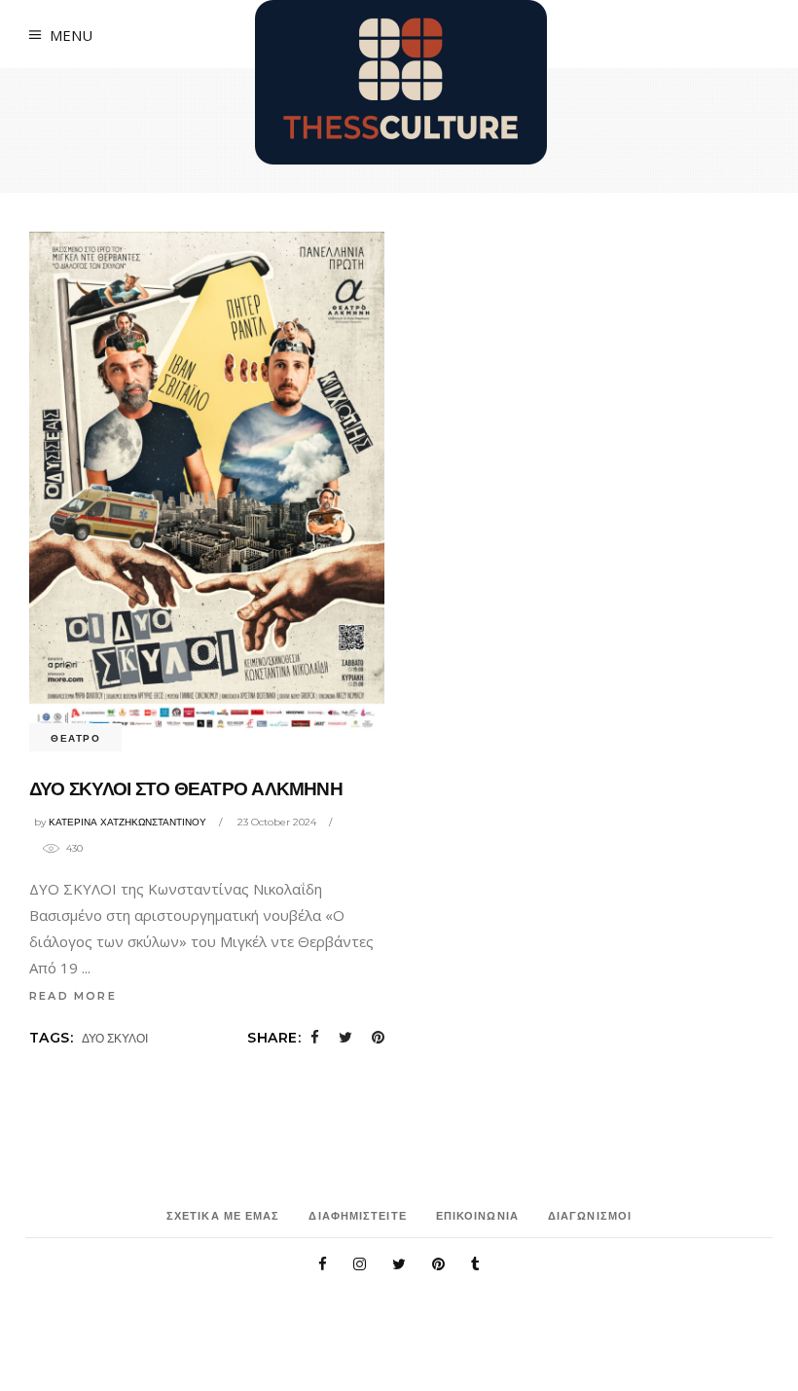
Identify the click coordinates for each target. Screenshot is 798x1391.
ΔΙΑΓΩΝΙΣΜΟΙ (590, 1216)
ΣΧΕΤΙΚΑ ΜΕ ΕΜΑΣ (223, 1216)
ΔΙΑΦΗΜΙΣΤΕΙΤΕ (357, 1216)
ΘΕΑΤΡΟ (75, 738)
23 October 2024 (276, 822)
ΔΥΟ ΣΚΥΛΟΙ (115, 1038)
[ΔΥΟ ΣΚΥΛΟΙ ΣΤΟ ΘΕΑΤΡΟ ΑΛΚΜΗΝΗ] (206, 485)
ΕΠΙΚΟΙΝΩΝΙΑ (477, 1216)
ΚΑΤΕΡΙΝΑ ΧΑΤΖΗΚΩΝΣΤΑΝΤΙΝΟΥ (127, 822)
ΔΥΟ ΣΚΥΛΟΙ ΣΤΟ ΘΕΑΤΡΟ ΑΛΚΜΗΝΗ (186, 789)
